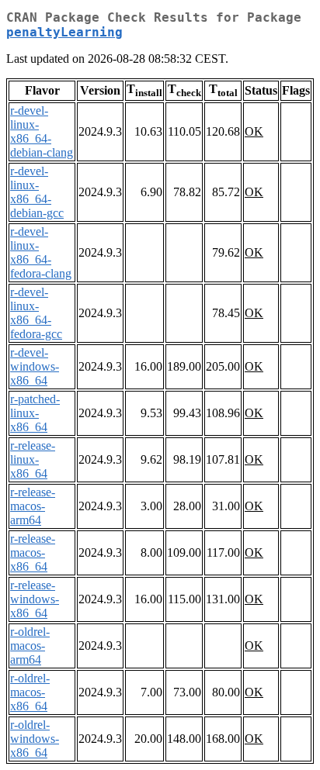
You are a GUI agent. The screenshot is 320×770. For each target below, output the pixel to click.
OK (254, 131)
